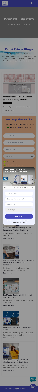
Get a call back (19, 216)
